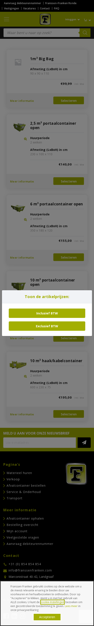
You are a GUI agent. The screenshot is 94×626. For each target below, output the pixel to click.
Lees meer (71, 606)
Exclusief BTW (47, 326)
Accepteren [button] (47, 617)
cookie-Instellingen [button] (52, 602)
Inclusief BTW (47, 313)
